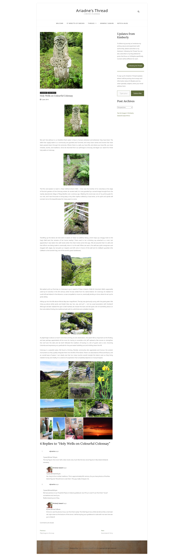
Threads (91, 23)
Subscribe (138, 93)
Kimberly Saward (107, 23)
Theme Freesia (83, 548)
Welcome (59, 23)
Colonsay (43, 93)
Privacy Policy (122, 548)
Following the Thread (135, 66)
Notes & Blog (122, 23)
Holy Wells (52, 93)
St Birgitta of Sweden (75, 23)
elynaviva (52, 451)
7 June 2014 (45, 99)
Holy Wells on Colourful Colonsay (56, 95)
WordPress (92, 548)
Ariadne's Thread (92, 10)
